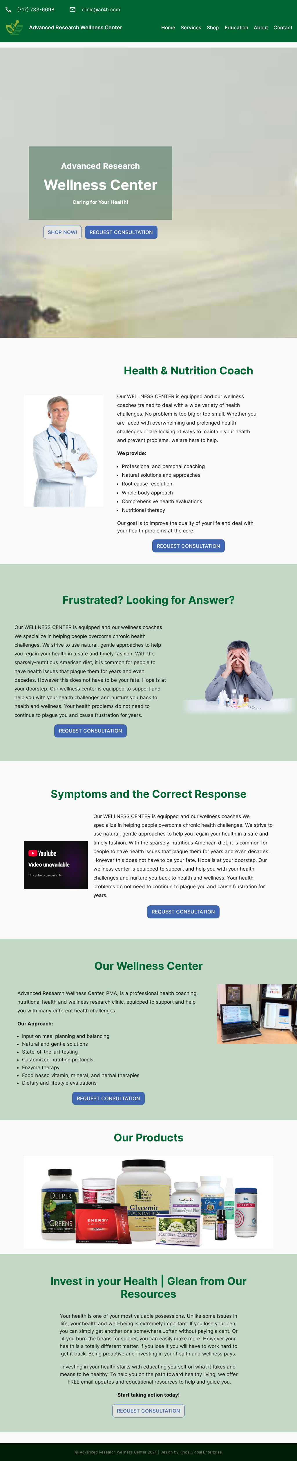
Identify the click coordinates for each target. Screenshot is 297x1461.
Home (168, 27)
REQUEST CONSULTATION (121, 232)
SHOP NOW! (62, 232)
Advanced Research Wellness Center (75, 27)
